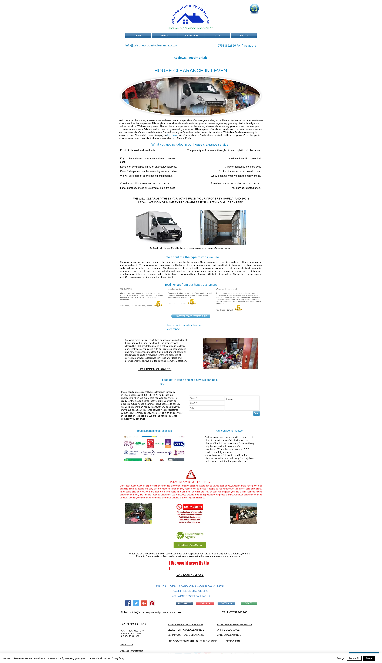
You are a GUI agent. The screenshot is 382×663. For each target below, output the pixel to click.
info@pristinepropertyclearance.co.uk (151, 45)
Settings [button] (340, 658)
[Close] (378, 658)
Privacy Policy (117, 658)
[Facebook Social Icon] (128, 603)
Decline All (354, 658)
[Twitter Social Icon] (136, 603)
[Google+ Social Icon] (144, 603)
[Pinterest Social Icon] (152, 603)
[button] (191, 35)
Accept (369, 658)
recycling (124, 274)
